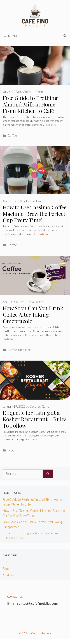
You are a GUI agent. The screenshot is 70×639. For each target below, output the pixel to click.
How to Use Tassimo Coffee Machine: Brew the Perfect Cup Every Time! (34, 214)
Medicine (24, 350)
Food (11, 450)
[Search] (48, 473)
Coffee (12, 135)
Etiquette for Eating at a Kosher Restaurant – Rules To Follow (34, 419)
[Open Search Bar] (65, 35)
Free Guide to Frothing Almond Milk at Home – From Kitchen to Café (31, 104)
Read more (50, 124)
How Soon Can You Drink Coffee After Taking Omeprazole (33, 315)
